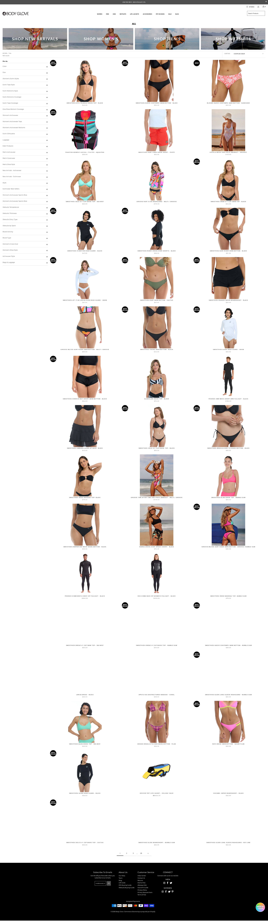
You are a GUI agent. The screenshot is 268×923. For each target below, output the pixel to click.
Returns (140, 880)
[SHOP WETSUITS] (233, 39)
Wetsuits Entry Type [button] (10, 219)
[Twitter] (171, 883)
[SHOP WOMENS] (101, 39)
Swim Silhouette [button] (9, 134)
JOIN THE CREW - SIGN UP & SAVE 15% (134, 2)
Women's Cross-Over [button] (10, 244)
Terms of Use (142, 895)
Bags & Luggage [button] (9, 262)
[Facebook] (167, 883)
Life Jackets (134, 14)
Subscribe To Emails (102, 872)
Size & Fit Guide (143, 887)
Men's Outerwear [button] (9, 158)
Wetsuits (123, 14)
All (134, 23)
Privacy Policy (142, 890)
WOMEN (168, 888)
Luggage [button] (6, 140)
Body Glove (119, 911)
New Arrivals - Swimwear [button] (12, 176)
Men (107, 14)
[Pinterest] (172, 891)
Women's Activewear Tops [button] (12, 121)
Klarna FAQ (141, 883)
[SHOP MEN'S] (167, 39)
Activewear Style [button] (9, 256)
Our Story (122, 875)
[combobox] (256, 13)
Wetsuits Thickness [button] (10, 213)
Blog (177, 14)
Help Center (142, 875)
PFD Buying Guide (125, 885)
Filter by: (5, 61)
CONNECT (168, 872)
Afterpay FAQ (142, 885)
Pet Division (160, 14)
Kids (114, 14)
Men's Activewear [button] (9, 152)
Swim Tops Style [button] (9, 85)
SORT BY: (227, 53)
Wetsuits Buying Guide (126, 887)
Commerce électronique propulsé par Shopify (139, 911)
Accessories (147, 14)
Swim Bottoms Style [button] (10, 91)
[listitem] (134, 2)
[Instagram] (164, 883)
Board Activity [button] (8, 232)
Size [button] (4, 72)
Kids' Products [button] (8, 146)
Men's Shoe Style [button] (9, 164)
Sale (169, 14)
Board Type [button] (7, 238)
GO (109, 883)
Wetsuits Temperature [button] (11, 207)
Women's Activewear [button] (10, 115)
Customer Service (146, 872)
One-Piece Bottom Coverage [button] (13, 109)
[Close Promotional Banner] (266, 2)
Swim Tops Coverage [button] (10, 103)
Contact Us (141, 878)
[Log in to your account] (258, 6)
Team (120, 878)
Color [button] (5, 66)
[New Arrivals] (35, 39)
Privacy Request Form (145, 892)
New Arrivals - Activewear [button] (12, 170)
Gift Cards (122, 883)
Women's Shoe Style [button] (10, 250)
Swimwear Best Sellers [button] (11, 189)
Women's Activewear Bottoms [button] (14, 127)
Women (99, 14)
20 (141, 853)
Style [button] (4, 183)
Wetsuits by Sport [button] (9, 226)
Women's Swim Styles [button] (11, 79)
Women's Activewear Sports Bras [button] (15, 195)
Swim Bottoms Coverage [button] (12, 97)
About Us (123, 872)
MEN (168, 879)
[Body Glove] (15, 14)
